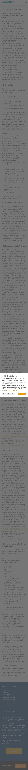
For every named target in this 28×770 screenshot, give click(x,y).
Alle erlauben (22, 393)
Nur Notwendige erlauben (8, 393)
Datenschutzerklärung (12, 390)
